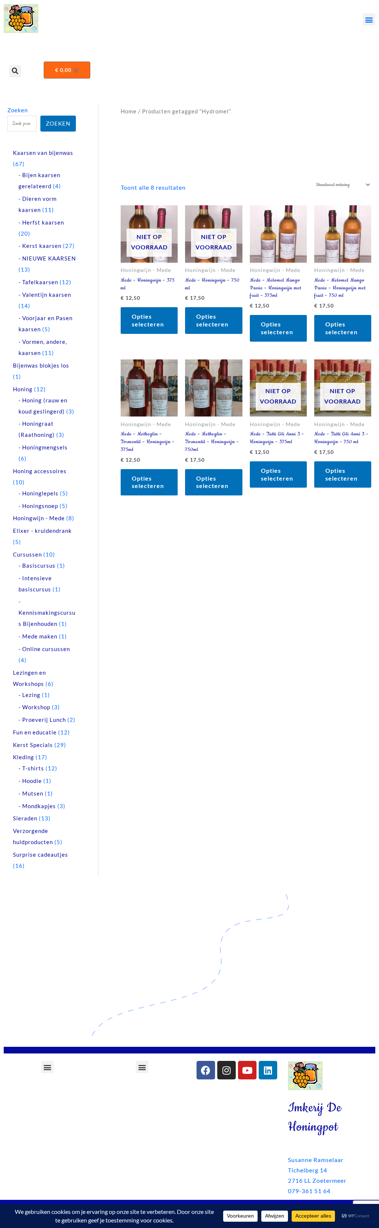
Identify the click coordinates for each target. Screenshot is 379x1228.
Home (129, 111)
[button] (369, 19)
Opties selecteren (148, 320)
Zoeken (17, 110)
